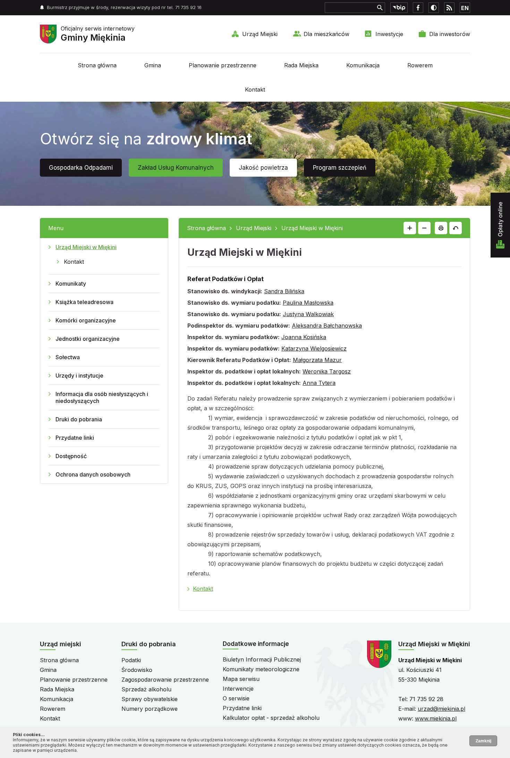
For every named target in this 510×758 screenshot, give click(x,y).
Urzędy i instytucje (79, 375)
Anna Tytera (319, 382)
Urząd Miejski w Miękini (86, 247)
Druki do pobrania (79, 419)
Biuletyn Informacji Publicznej (262, 659)
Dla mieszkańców (326, 34)
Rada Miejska (301, 65)
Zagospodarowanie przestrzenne (165, 679)
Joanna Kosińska (303, 337)
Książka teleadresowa (84, 301)
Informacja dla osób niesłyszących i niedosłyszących (102, 397)
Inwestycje (389, 34)
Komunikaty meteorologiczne (261, 669)
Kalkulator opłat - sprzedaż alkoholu (271, 717)
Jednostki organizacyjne (88, 338)
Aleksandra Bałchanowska (327, 325)
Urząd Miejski (260, 34)
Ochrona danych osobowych (93, 474)
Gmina (152, 65)
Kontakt (255, 89)
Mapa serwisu (241, 678)
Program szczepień (339, 167)
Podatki (131, 660)
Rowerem (420, 65)
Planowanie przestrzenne (222, 65)
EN (465, 8)
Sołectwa (68, 357)
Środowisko (136, 669)
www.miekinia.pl (436, 718)
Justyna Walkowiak (308, 314)
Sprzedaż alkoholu (146, 689)
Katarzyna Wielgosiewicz (314, 348)
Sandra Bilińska (284, 291)
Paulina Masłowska (308, 302)
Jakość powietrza (263, 167)
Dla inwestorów (449, 34)
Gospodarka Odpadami (81, 167)
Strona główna (97, 65)
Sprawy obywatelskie (149, 699)
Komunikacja (363, 65)
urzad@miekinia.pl (441, 708)
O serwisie (236, 698)
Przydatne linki (75, 437)
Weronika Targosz (327, 371)
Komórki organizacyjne (86, 320)
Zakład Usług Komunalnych (176, 167)
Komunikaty (71, 283)
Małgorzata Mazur (317, 359)
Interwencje (238, 688)
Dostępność (71, 456)
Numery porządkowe (149, 708)
